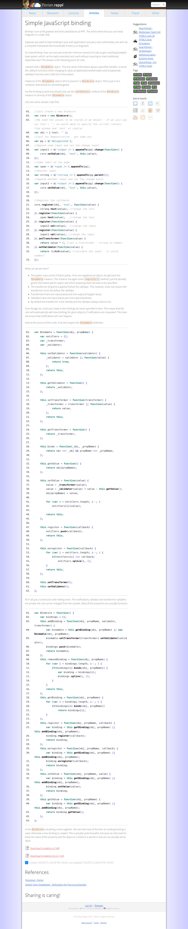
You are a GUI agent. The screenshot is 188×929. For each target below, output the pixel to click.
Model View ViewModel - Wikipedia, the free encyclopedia (55, 884)
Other (155, 13)
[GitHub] (142, 103)
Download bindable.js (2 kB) (44, 848)
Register (99, 905)
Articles (94, 13)
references (141, 91)
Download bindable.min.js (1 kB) (47, 856)
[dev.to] (135, 110)
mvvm (148, 74)
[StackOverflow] (142, 110)
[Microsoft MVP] (157, 110)
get (138, 83)
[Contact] (150, 117)
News (32, 13)
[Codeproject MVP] (150, 110)
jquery (147, 87)
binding (154, 91)
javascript (155, 83)
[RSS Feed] (142, 117)
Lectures (73, 13)
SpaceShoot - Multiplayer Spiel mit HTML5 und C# (149, 32)
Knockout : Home (34, 880)
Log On (88, 905)
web (138, 87)
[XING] (157, 103)
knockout (141, 78)
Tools (96, 922)
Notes (114, 13)
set (145, 83)
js (155, 87)
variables (153, 78)
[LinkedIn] (150, 103)
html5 (139, 74)
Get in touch (87, 922)
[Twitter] (135, 103)
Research (53, 13)
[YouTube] (135, 117)
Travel (135, 13)
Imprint (103, 922)
